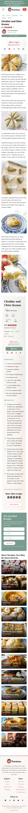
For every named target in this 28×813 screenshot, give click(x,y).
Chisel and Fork (18, 489)
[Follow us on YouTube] (18, 800)
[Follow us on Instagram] (9, 800)
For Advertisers (20, 792)
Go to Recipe (14, 35)
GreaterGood (22, 806)
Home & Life (7, 787)
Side (3, 15)
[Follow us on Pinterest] (14, 800)
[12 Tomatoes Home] (14, 761)
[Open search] (25, 9)
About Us (21, 781)
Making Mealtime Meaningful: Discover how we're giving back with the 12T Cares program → (14, 3)
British (8, 15)
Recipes (7, 781)
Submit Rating (14, 504)
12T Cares (21, 784)
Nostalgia (7, 789)
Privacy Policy (14, 810)
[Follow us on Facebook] (5, 800)
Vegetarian (15, 15)
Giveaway (21, 787)
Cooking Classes (20, 789)
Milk (21, 15)
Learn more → (17, 45)
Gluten (9, 18)
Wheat (4, 18)
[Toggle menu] (3, 9)
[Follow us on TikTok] (22, 800)
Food (7, 784)
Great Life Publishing (12, 806)
